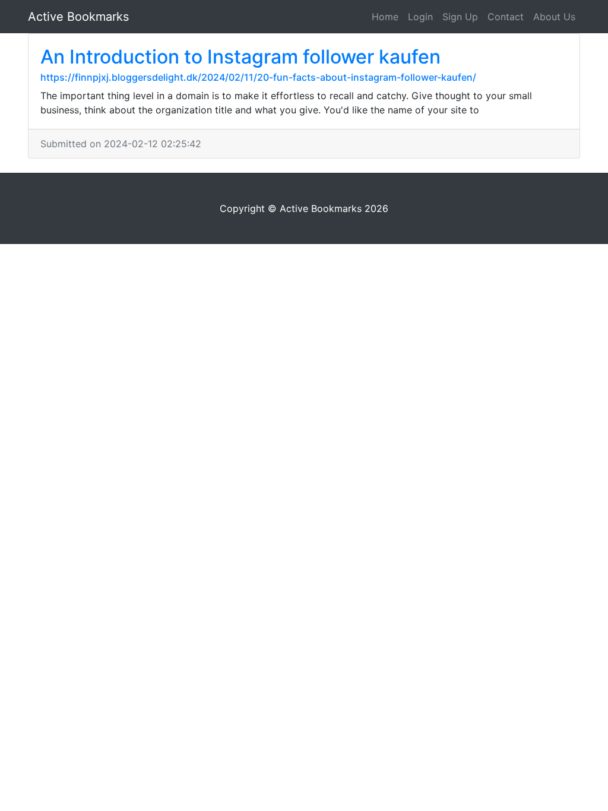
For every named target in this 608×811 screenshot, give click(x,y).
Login (420, 17)
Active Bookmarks (78, 16)
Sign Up (460, 17)
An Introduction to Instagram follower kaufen (240, 56)
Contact (505, 17)
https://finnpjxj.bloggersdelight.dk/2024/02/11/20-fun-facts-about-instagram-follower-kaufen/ (258, 77)
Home (385, 17)
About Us (554, 17)
